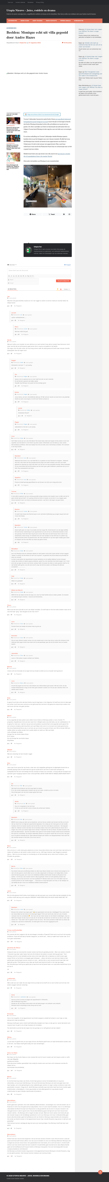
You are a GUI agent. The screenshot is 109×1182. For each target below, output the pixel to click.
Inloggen (68, 264)
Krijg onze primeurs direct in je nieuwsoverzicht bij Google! (43, 114)
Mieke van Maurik (17, 590)
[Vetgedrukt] (9, 276)
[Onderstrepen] (14, 276)
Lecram (25, 328)
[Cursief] (11, 276)
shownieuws (12, 20)
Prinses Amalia (65, 20)
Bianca (22, 683)
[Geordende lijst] (18, 276)
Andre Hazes (25, 20)
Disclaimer (30, 2)
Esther (28, 410)
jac (24, 803)
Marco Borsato (51, 20)
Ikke (8, 763)
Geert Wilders (37, 20)
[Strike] (16, 276)
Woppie (9, 749)
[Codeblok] (26, 276)
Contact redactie (20, 2)
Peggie (25, 376)
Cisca (21, 623)
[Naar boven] (100, 1172)
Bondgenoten (78, 20)
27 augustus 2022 (35, 43)
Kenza (13, 866)
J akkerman (23, 997)
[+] (33, 276)
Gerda (21, 362)
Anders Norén (19, 1178)
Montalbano (11, 1100)
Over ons (10, 2)
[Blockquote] (23, 276)
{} (30, 276)
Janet (21, 909)
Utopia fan (22, 43)
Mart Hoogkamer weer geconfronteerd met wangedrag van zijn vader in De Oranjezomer (90, 74)
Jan (21, 314)
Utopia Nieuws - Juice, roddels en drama (31, 10)
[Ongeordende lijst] (21, 276)
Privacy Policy (40, 2)
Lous (25, 458)
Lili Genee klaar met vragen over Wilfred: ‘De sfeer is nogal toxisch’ (90, 31)
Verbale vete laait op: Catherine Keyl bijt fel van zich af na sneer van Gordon (90, 45)
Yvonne (25, 511)
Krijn (8, 698)
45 (68, 43)
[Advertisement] (39, 59)
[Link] (28, 276)
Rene (9, 846)
